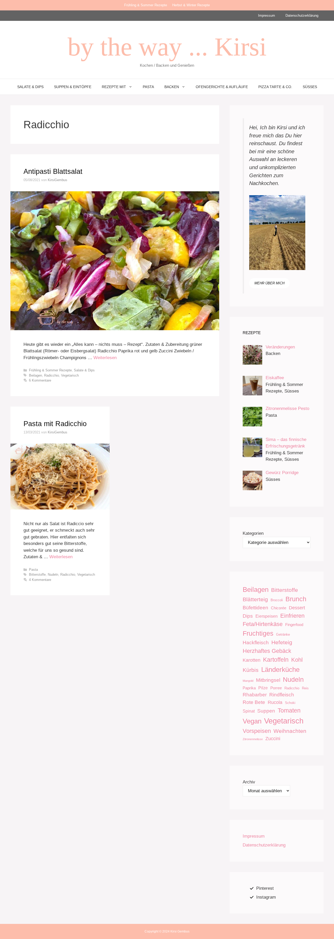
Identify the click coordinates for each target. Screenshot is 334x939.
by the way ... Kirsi (167, 46)
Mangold (248, 680)
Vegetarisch (70, 375)
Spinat (249, 711)
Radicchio (51, 375)
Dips (248, 616)
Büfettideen (255, 607)
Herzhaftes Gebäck (267, 651)
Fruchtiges (258, 633)
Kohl (297, 659)
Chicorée (278, 608)
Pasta (148, 87)
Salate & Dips (30, 87)
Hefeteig (281, 642)
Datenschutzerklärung (301, 15)
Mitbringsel (268, 680)
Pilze (263, 687)
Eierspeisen (266, 616)
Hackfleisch (256, 642)
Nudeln (53, 574)
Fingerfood (294, 624)
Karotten (251, 660)
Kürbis (251, 670)
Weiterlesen (105, 357)
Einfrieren (292, 615)
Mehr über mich (269, 283)
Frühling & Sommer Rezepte (145, 5)
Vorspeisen (257, 731)
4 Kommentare (40, 580)
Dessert (297, 607)
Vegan (252, 721)
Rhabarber (255, 694)
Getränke (283, 634)
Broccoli (277, 600)
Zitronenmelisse (253, 739)
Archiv (249, 782)
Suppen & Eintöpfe (72, 87)
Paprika (249, 688)
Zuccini (272, 738)
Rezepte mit (114, 87)
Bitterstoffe (37, 574)
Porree (276, 688)
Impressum (266, 15)
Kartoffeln (276, 659)
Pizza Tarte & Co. (275, 87)
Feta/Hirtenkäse (263, 624)
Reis (305, 688)
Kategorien (253, 533)
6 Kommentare (40, 380)
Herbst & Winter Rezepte (191, 5)
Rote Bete (254, 702)
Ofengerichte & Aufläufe (222, 87)
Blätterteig (255, 599)
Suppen (266, 711)
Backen (171, 87)
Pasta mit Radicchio (55, 424)
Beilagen (35, 375)
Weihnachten (289, 731)
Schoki (290, 703)
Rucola (275, 702)
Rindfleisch (281, 694)
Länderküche (280, 669)
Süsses (310, 87)
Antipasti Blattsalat (52, 171)
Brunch (295, 599)
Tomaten (289, 710)
